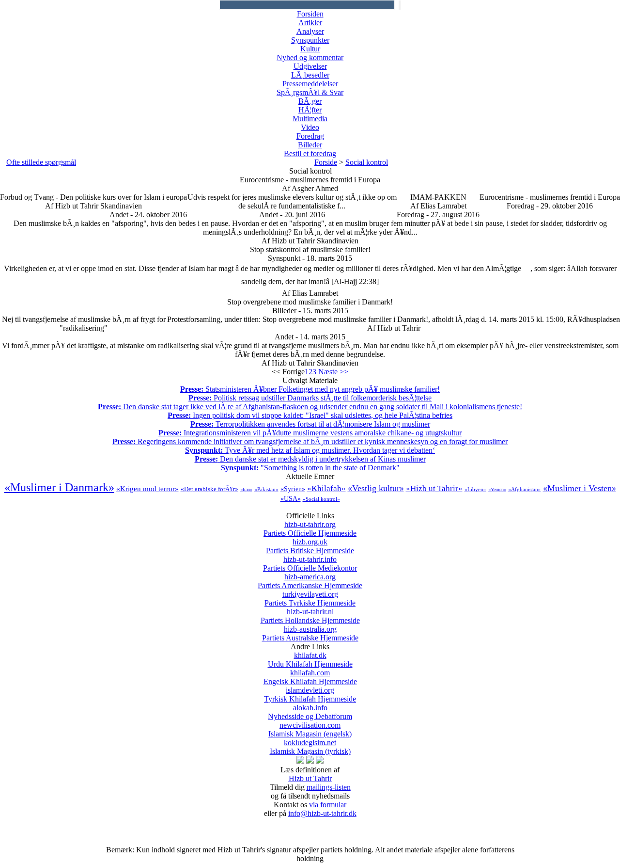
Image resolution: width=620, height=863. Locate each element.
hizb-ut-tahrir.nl (310, 615)
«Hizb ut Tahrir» (434, 488)
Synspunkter (310, 40)
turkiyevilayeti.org (310, 598)
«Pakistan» (266, 489)
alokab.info (310, 711)
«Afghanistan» (524, 489)
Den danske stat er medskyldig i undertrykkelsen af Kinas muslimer (310, 459)
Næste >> (333, 372)
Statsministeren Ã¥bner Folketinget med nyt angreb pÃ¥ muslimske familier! (310, 389)
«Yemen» (497, 489)
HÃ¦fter (310, 110)
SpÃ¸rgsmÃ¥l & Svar (310, 92)
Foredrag (310, 136)
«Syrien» (292, 489)
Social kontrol (366, 162)
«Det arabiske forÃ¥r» (209, 489)
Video (310, 127)
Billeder (310, 145)
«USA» (290, 498)
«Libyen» (475, 489)
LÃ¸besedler (310, 75)
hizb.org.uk (310, 546)
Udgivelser (310, 66)
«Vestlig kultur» (376, 488)
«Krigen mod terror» (147, 489)
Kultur (310, 49)
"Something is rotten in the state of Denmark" (310, 467)
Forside (325, 162)
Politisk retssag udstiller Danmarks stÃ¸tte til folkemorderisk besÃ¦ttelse (310, 398)
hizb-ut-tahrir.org (310, 528)
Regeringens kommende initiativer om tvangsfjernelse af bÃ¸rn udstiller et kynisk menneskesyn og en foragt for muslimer (310, 441)
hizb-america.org (310, 581)
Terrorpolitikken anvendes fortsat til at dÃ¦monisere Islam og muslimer (310, 424)
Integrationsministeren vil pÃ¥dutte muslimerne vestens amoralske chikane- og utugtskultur (310, 433)
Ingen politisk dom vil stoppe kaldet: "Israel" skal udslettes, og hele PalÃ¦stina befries (310, 415)
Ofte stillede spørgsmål (41, 162)
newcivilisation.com (310, 729)
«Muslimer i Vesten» (579, 488)
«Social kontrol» (321, 499)
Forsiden (310, 14)
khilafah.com (310, 677)
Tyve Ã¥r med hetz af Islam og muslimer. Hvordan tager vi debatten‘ (310, 450)
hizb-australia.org (310, 633)
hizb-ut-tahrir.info (310, 563)
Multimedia (310, 118)
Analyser (310, 31)
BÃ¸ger (310, 101)
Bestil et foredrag (310, 153)
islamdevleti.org (310, 694)
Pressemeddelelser (310, 84)
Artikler (310, 22)
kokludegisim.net (310, 746)
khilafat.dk (310, 659)
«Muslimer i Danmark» (59, 487)
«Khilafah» (326, 488)
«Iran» (246, 489)
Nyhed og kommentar (310, 57)
